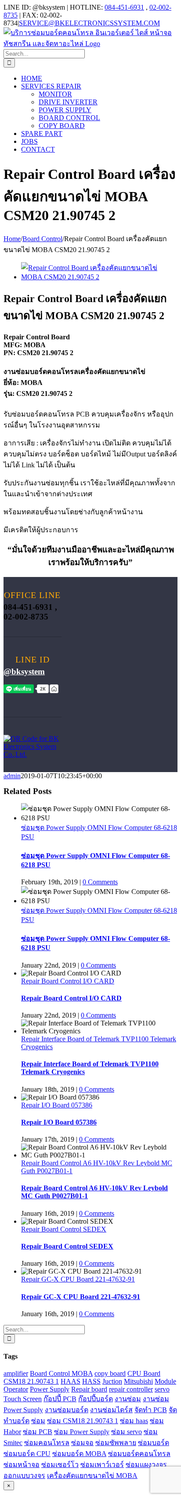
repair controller (131, 1389)
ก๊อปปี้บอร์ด (95, 1399)
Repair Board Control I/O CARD (67, 981)
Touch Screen (23, 1399)
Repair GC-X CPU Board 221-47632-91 (78, 1279)
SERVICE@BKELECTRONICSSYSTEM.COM (89, 23)
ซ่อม (38, 1420)
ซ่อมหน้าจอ (22, 1464)
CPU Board (143, 1373)
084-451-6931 (124, 7)
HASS (91, 1381)
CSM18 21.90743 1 (31, 1381)
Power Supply (49, 1389)
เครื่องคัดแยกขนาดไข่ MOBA (92, 1475)
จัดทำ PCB (150, 1410)
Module (165, 1381)
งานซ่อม (128, 1399)
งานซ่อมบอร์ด (66, 1410)
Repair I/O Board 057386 (56, 1105)
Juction (112, 1381)
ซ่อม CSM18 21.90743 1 (82, 1420)
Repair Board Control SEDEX (63, 1229)
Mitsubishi (138, 1381)
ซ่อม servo (126, 1431)
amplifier (16, 1373)
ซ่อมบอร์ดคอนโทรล (139, 1453)
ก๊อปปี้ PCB (59, 1399)
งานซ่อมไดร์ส (111, 1410)
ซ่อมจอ (82, 1442)
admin (12, 776)
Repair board (89, 1389)
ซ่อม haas (134, 1420)
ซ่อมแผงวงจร (146, 1464)
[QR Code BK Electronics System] (33, 754)
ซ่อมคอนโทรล (46, 1442)
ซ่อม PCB (37, 1431)
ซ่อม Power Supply (81, 1431)
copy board (110, 1373)
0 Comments (100, 882)
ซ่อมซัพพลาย (115, 1442)
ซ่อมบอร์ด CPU (27, 1453)
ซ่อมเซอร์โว (60, 1464)
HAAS (70, 1381)
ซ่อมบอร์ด (153, 1442)
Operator (16, 1389)
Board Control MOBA (61, 1373)
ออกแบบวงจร (24, 1475)
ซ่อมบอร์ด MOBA (79, 1453)
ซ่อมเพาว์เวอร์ (102, 1464)
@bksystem (24, 671)
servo (162, 1389)
